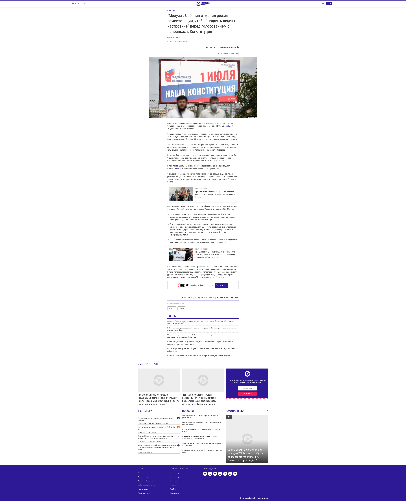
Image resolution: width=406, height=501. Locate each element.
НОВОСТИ (188, 411)
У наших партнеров (177, 477)
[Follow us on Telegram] (225, 474)
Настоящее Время (173, 37)
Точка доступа (175, 473)
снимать (219, 209)
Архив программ (144, 493)
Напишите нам (143, 489)
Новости (171, 11)
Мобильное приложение (146, 485)
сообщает (229, 126)
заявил (176, 168)
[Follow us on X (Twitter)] (210, 474)
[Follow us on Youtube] (215, 474)
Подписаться (221, 285)
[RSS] (230, 474)
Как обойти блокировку (146, 481)
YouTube (173, 489)
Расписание (174, 493)
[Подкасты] (235, 474)
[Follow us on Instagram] (220, 474)
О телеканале (143, 473)
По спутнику (174, 481)
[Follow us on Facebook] (205, 474)
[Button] (211, 47)
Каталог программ (144, 477)
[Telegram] (323, 3)
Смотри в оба (235, 411)
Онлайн (173, 485)
